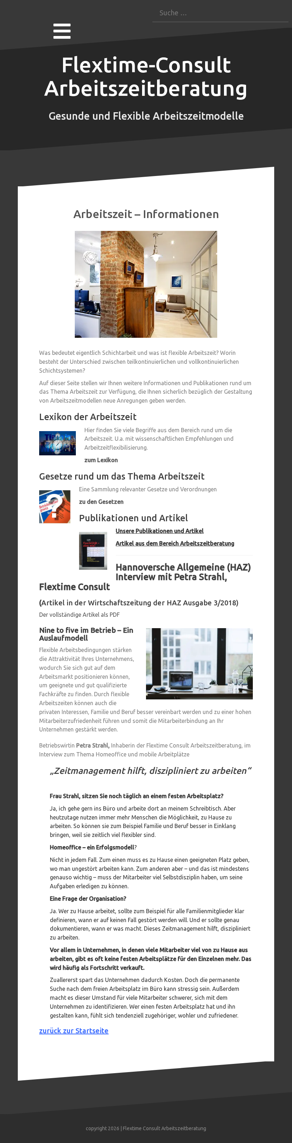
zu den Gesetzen (101, 501)
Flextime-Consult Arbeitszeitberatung (146, 76)
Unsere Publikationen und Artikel (160, 531)
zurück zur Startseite (74, 1030)
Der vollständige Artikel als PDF (79, 614)
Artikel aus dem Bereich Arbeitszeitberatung (175, 543)
